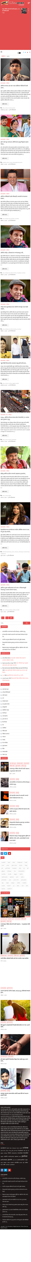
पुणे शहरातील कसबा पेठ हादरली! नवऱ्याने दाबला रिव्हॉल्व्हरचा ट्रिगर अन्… (8, 205)
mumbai (17, 219)
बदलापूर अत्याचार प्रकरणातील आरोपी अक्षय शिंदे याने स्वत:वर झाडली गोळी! (14, 1094)
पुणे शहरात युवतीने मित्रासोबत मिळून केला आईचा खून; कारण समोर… (14, 1060)
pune (21, 162)
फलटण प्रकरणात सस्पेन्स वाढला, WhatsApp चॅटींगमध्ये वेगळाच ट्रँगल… (15, 992)
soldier (18, 883)
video (18, 886)
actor (3, 108)
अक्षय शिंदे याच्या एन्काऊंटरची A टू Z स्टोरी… (15, 675)
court (3, 865)
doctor (20, 865)
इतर (3, 698)
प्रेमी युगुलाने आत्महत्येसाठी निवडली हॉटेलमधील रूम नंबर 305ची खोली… (15, 1026)
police (17, 383)
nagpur (14, 383)
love (15, 871)
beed (9, 862)
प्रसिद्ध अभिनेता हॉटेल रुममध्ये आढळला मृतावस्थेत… (13, 473)
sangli (7, 883)
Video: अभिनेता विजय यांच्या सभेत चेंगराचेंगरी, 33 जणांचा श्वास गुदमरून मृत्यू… (15, 418)
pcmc (17, 877)
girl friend (7, 868)
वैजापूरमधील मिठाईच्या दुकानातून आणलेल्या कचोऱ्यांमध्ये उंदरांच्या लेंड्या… (8, 237)
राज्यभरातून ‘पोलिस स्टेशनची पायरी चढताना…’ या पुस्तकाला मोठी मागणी (8, 174)
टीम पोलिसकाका (13, 110)
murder (10, 383)
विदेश (3, 749)
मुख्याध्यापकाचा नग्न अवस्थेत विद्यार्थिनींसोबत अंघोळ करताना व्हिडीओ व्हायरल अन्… (15, 1211)
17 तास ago (28, 12)
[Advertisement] (15, 33)
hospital (19, 273)
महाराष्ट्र (11, 185)
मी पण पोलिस (5, 743)
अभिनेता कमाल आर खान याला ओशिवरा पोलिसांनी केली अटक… (14, 87)
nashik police (4, 877)
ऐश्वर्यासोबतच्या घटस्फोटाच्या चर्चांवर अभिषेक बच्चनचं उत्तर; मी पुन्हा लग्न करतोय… (15, 530)
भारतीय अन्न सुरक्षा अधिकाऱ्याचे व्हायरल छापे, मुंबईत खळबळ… (8, 220)
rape (3, 883)
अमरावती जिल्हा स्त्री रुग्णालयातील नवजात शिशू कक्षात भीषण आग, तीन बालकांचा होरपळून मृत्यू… (15, 1216)
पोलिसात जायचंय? (5, 734)
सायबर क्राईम (4, 752)
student (24, 883)
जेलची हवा (4, 713)
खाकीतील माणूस (5, 710)
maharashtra (21, 871)
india (20, 868)
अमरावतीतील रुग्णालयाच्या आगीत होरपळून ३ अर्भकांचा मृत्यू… (8, 189)
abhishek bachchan (6, 552)
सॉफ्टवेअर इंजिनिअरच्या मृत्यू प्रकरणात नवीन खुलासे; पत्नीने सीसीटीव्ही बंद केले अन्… (15, 1221)
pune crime (16, 880)
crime (6, 108)
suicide (17, 610)
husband (14, 868)
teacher (9, 886)
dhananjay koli (16, 162)
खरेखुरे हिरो (4, 707)
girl (2, 868)
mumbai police (11, 108)
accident (3, 862)
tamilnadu (14, 439)
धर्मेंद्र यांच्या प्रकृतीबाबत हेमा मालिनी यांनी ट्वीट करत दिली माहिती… (14, 308)
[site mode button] (19, 53)
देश (7, 415)
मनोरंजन (7, 83)
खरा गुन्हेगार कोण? (6, 704)
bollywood (7, 273)
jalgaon (3, 871)
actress (16, 552)
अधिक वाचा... (4, 104)
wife (27, 886)
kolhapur (9, 871)
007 (3, 675)
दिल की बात (4, 722)
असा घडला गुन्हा (8, 162)
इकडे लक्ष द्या (4, 695)
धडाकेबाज (4, 728)
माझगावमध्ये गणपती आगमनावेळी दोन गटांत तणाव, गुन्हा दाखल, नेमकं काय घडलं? (14, 1201)
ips (24, 868)
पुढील (11, 618)
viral (23, 886)
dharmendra (13, 273)
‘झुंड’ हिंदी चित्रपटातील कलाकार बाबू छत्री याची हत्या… (14, 363)
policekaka (4, 880)
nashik (21, 874)
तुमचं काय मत (5, 719)
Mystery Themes (4, 1228)
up (13, 886)
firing (26, 865)
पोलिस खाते (11, 167)
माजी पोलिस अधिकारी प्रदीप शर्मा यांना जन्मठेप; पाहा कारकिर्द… (15, 958)
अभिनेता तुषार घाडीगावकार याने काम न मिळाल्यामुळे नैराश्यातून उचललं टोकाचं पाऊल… (13, 589)
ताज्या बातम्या (4, 167)
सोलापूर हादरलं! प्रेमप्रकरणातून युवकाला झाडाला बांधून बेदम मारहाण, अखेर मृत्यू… (15, 1206)
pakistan (12, 877)
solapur (13, 883)
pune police (23, 880)
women (3, 889)
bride (26, 862)
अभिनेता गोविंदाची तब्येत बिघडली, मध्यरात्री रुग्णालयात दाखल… (14, 197)
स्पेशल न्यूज (11, 169)
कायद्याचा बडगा (7, 164)
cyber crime (14, 865)
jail (27, 868)
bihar (14, 862)
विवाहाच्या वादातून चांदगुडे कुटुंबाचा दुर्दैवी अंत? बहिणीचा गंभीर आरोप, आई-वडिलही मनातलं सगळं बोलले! (8, 256)
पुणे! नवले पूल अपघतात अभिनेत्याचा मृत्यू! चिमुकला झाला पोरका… (14, 143)
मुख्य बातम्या (5, 169)
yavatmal (9, 889)
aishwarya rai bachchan (24, 552)
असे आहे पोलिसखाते (6, 692)
